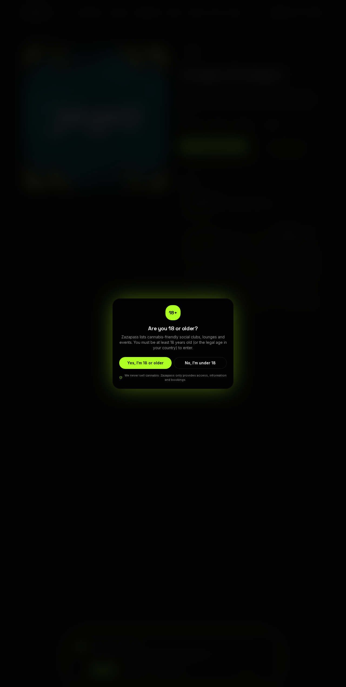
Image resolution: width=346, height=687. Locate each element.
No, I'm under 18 (200, 363)
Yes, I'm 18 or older (145, 363)
